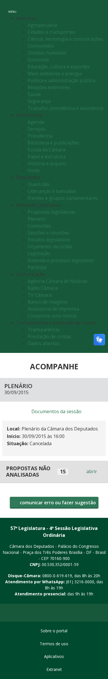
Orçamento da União (50, 246)
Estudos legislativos (49, 239)
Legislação (39, 253)
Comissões (39, 226)
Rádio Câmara (43, 288)
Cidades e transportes (51, 32)
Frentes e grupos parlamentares (63, 198)
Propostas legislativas (51, 212)
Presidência (40, 136)
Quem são (39, 184)
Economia (38, 60)
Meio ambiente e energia (55, 73)
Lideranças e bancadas (52, 191)
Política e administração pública (61, 80)
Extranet (54, 669)
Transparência (43, 329)
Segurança (39, 101)
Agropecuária (42, 25)
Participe (37, 267)
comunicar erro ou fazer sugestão (57, 502)
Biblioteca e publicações (53, 143)
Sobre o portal (54, 630)
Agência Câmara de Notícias (58, 281)
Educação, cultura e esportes (59, 66)
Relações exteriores (49, 87)
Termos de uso (54, 643)
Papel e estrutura (46, 156)
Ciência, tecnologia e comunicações (65, 39)
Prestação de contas (49, 336)
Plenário (37, 219)
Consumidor (41, 46)
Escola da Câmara (46, 149)
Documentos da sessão (56, 411)
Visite (33, 170)
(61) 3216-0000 (80, 581)
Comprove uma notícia (52, 316)
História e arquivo (47, 163)
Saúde (34, 94)
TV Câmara (40, 295)
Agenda (36, 122)
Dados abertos (44, 343)
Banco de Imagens (47, 302)
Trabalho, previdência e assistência (65, 108)
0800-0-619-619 (57, 575)
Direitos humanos (47, 53)
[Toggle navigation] (97, 8)
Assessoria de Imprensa (53, 309)
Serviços (37, 129)
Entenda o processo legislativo (61, 260)
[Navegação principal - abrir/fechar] (12, 7)
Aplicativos (54, 656)
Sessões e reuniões (48, 233)
